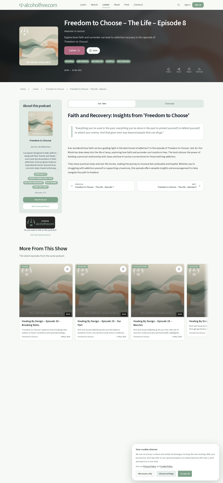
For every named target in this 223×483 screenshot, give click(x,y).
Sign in (187, 4)
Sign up (198, 4)
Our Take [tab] (102, 103)
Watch (94, 4)
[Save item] (67, 269)
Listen (106, 4)
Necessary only (145, 473)
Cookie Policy (166, 466)
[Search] (178, 5)
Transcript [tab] (169, 103)
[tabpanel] (136, 141)
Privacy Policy (149, 466)
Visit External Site (40, 206)
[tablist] (136, 104)
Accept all (184, 473)
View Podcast (40, 199)
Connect (138, 4)
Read (117, 4)
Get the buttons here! (40, 234)
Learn (83, 4)
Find (126, 4)
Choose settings (166, 473)
